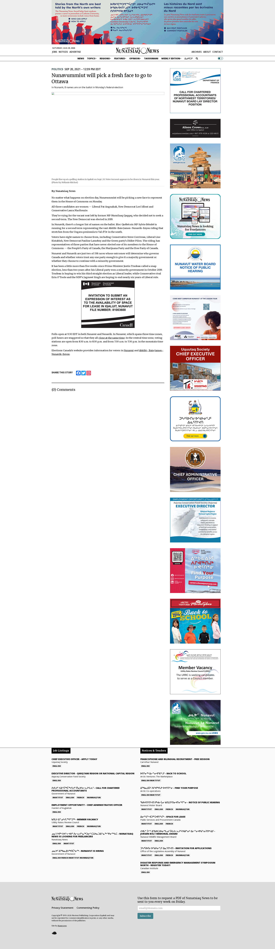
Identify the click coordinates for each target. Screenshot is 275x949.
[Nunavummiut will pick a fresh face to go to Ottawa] (108, 134)
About (207, 51)
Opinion (134, 58)
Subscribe (145, 915)
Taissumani (151, 58)
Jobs (54, 51)
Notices (63, 51)
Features (119, 58)
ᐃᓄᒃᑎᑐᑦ (188, 58)
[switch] (220, 58)
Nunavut (129, 350)
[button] (54, 933)
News (80, 58)
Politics (57, 69)
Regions (105, 58)
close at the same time (112, 337)
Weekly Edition (170, 58)
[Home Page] (137, 50)
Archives (196, 51)
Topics (91, 58)
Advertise (75, 51)
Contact (217, 51)
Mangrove (62, 926)
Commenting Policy (88, 907)
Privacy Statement (62, 907)
